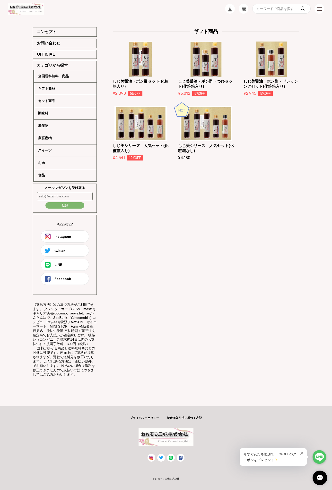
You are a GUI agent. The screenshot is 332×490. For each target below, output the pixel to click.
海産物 (43, 125)
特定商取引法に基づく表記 (184, 418)
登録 (64, 205)
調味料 (43, 113)
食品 (41, 175)
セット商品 (46, 101)
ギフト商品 (46, 88)
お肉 (41, 163)
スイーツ (45, 150)
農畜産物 (45, 138)
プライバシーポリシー (144, 418)
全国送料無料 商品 (53, 76)
